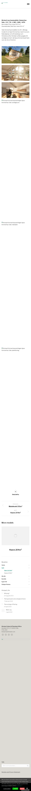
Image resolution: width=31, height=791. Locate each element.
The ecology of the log (10, 604)
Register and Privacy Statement (11, 772)
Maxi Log (8, 610)
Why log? (6, 593)
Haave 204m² (15, 550)
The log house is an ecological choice (15, 599)
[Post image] (15, 535)
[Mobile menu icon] (28, 4)
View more (19, 785)
